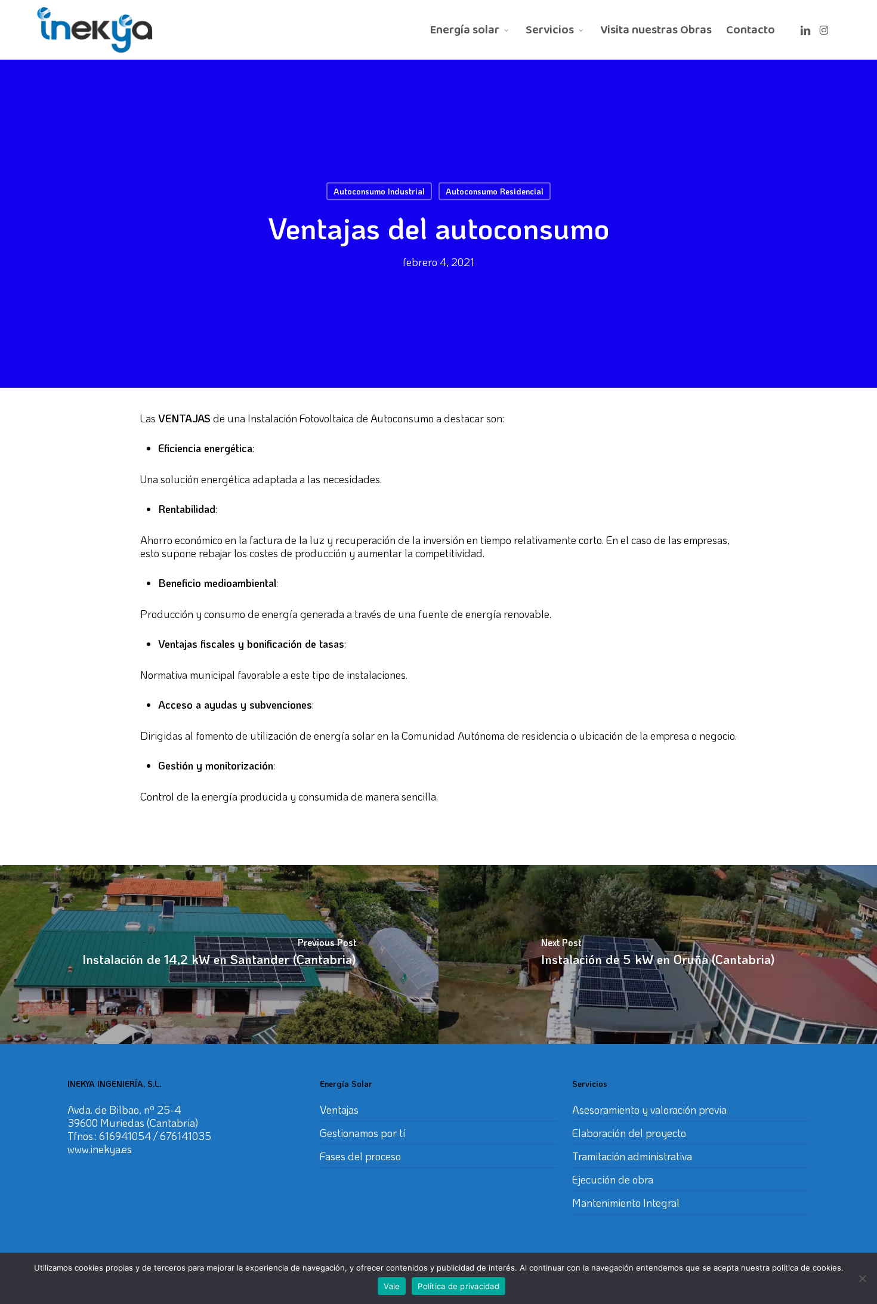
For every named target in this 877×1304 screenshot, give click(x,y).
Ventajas (339, 1110)
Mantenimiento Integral (626, 1202)
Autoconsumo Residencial (495, 191)
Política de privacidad (458, 1286)
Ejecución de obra (612, 1179)
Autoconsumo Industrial (379, 191)
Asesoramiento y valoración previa (649, 1110)
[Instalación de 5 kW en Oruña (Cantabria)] (657, 954)
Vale (392, 1286)
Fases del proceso (360, 1156)
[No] (862, 1278)
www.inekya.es (99, 1149)
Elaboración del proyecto (629, 1133)
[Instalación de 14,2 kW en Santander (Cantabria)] (219, 954)
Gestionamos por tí (363, 1133)
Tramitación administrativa (632, 1156)
